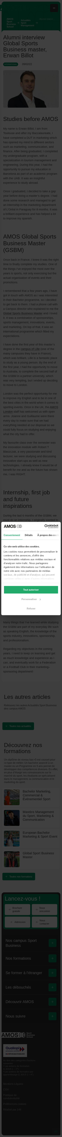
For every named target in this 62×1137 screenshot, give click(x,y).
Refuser (31, 608)
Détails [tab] (29, 535)
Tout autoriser (31, 589)
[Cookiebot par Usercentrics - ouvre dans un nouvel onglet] (44, 526)
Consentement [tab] (12, 535)
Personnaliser (29, 599)
